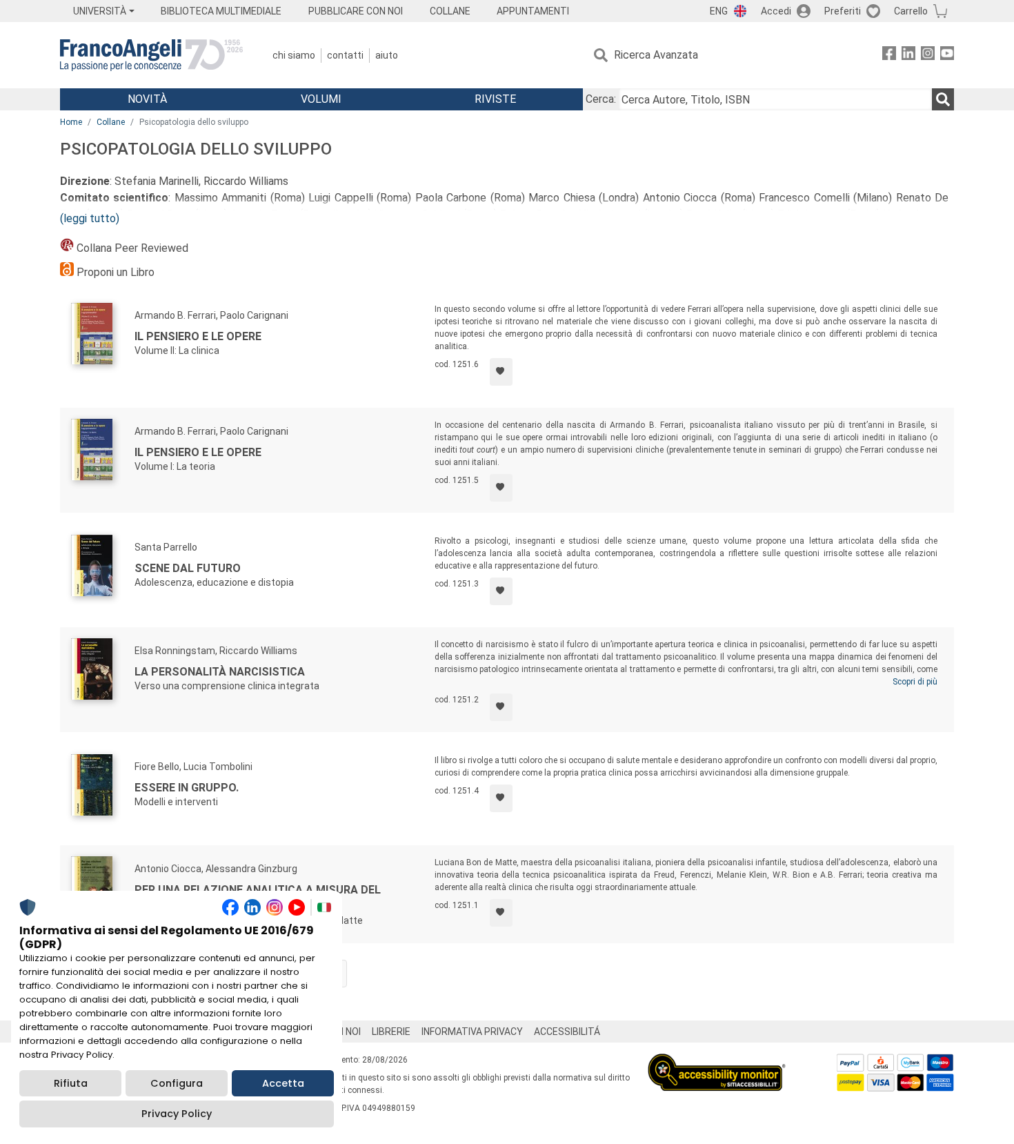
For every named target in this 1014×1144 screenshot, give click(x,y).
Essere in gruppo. (187, 787)
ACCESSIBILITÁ (567, 1031)
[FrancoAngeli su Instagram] (928, 55)
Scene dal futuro (188, 568)
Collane (111, 122)
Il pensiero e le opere (198, 336)
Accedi (776, 11)
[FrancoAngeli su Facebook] (889, 55)
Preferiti (842, 11)
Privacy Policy (176, 1114)
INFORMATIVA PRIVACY (472, 1031)
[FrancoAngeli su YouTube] (947, 55)
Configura (176, 1083)
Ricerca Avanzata (656, 54)
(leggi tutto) (89, 218)
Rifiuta (71, 1083)
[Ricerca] (943, 99)
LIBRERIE (391, 1031)
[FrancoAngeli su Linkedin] (908, 55)
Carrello (911, 11)
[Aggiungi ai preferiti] (501, 372)
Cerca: (601, 99)
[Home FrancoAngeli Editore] (151, 55)
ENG (719, 11)
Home (71, 122)
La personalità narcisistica (220, 671)
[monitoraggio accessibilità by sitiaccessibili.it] (717, 1061)
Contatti (345, 55)
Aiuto (386, 55)
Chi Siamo (293, 55)
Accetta (283, 1083)
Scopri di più (915, 682)
